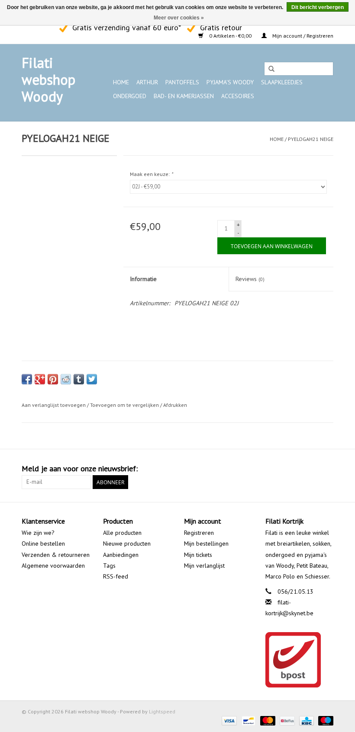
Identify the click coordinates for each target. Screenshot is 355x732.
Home (121, 82)
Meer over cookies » (179, 18)
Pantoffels (182, 82)
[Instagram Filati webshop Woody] (44, 26)
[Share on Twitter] (92, 379)
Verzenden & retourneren (56, 555)
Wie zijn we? (38, 533)
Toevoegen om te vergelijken (125, 405)
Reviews (250, 279)
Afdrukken (175, 405)
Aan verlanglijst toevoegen (54, 405)
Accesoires (237, 96)
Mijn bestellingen (206, 543)
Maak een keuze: (151, 174)
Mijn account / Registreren (302, 35)
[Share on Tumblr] (79, 379)
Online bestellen (43, 543)
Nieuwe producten (127, 543)
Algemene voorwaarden (53, 565)
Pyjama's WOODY (230, 82)
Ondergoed (129, 96)
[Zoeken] (271, 69)
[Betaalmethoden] (228, 720)
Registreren (199, 533)
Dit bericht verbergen (317, 7)
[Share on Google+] (40, 379)
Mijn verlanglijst (204, 565)
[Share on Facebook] (27, 379)
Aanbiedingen (121, 555)
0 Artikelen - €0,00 (230, 35)
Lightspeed (162, 711)
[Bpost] (299, 659)
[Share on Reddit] (66, 379)
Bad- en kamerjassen (184, 96)
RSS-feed (115, 576)
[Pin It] (53, 379)
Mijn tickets (198, 555)
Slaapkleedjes (282, 82)
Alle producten (122, 533)
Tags (109, 565)
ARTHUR (147, 82)
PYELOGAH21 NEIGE (310, 139)
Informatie (143, 279)
